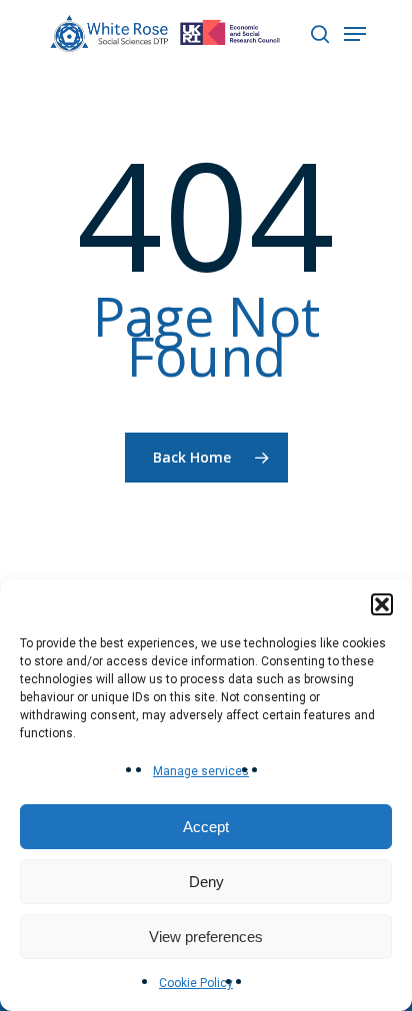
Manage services (201, 771)
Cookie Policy (196, 983)
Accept (206, 826)
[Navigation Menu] (355, 34)
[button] (382, 604)
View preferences (206, 936)
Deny (206, 881)
